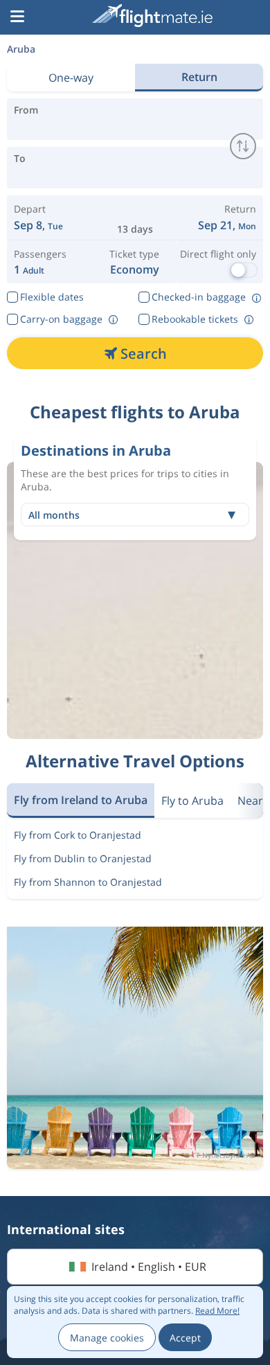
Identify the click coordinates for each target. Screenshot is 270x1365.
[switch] (243, 146)
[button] (17, 17)
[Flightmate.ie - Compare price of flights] (152, 15)
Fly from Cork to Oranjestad (77, 834)
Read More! (217, 1311)
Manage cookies (107, 1337)
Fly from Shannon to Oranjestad (88, 882)
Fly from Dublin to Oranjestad (83, 858)
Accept (185, 1337)
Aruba (21, 48)
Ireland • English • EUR (148, 1266)
